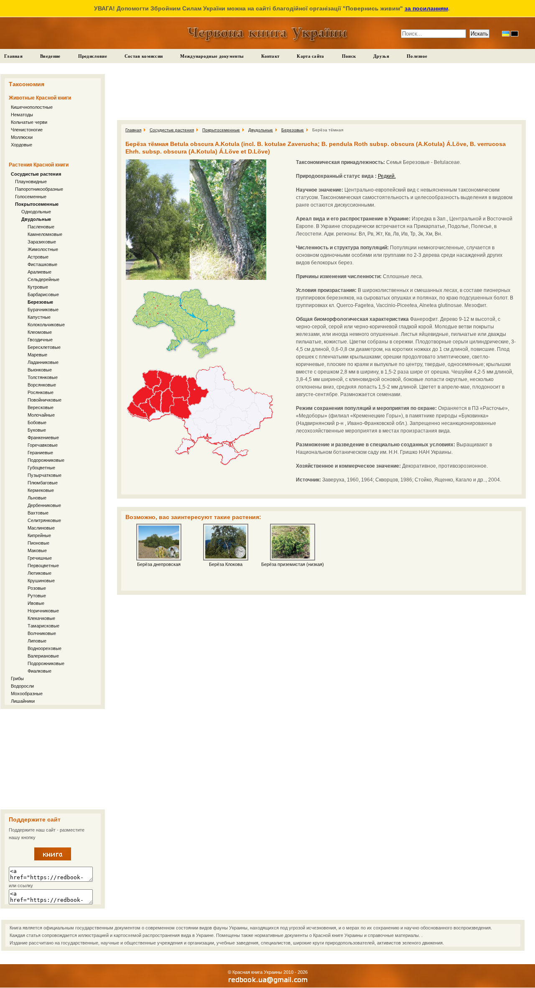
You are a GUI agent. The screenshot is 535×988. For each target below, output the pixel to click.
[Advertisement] (52, 759)
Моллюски (22, 137)
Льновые (37, 497)
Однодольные (36, 211)
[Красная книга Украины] (52, 858)
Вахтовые (38, 512)
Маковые (37, 550)
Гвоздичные (40, 339)
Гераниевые (40, 452)
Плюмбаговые (43, 482)
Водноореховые (44, 648)
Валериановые (43, 655)
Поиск (349, 56)
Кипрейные (39, 535)
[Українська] (505, 33)
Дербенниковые (44, 505)
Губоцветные (41, 467)
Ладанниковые (43, 362)
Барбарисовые (43, 294)
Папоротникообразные (39, 189)
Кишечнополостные (32, 107)
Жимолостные (43, 249)
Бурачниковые (43, 309)
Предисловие (92, 56)
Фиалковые (39, 670)
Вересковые (41, 407)
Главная (13, 56)
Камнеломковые (45, 234)
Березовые (40, 302)
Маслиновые (41, 527)
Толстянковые (43, 377)
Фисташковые (42, 264)
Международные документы (212, 56)
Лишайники (23, 701)
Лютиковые (39, 573)
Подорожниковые (46, 460)
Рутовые (37, 595)
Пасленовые (41, 226)
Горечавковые (43, 445)
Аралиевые (39, 271)
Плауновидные (31, 181)
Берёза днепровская (159, 564)
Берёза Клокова (225, 564)
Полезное (417, 56)
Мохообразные (27, 693)
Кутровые (38, 286)
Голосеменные (30, 196)
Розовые (37, 588)
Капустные (39, 317)
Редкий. (387, 176)
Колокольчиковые (46, 324)
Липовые (37, 640)
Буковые (37, 430)
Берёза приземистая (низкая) (292, 564)
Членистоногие (27, 129)
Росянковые (41, 392)
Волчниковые (42, 633)
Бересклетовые (44, 347)
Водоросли (22, 686)
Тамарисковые (43, 625)
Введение (50, 56)
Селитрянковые (44, 520)
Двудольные (36, 219)
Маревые (37, 354)
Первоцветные (43, 565)
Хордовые (21, 144)
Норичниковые (43, 610)
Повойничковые (44, 399)
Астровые (38, 256)
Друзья (381, 56)
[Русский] (514, 33)
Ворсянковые (42, 384)
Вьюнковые (40, 369)
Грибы (17, 678)
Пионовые (38, 542)
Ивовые (36, 603)
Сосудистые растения (36, 174)
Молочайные (41, 414)
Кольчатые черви (29, 122)
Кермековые (41, 490)
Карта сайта (310, 56)
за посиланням (426, 8)
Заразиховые (42, 241)
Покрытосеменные (37, 204)
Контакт (270, 56)
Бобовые (37, 422)
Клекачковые (41, 618)
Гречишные (40, 558)
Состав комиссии (144, 56)
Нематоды (22, 114)
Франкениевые (43, 437)
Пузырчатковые (44, 475)
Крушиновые (41, 580)
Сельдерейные (43, 279)
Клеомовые (40, 332)
